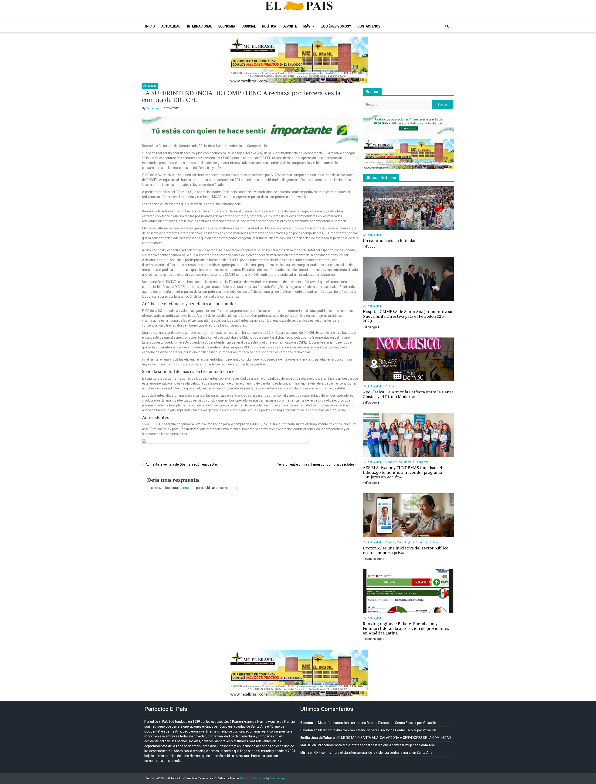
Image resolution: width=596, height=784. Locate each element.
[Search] (447, 26)
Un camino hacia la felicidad (390, 240)
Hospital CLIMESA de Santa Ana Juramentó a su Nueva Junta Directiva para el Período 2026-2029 (407, 316)
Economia (226, 26)
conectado (187, 488)
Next (362, 60)
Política (269, 26)
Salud (436, 542)
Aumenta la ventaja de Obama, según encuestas (182, 464)
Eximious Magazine (253, 778)
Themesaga (277, 778)
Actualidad (170, 26)
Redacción (153, 108)
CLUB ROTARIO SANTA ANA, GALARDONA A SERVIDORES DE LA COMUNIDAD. (394, 738)
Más (306, 26)
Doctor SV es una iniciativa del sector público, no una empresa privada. (406, 550)
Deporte (290, 26)
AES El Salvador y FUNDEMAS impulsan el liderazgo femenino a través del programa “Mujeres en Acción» (402, 472)
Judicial (249, 26)
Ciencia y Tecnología (398, 462)
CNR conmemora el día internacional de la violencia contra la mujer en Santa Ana (376, 745)
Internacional (199, 26)
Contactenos (368, 26)
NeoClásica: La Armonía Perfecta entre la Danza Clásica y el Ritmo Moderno (408, 394)
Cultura (389, 386)
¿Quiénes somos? (336, 26)
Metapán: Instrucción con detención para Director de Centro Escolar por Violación (377, 723)
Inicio (150, 26)
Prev (234, 60)
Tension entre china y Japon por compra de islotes (316, 464)
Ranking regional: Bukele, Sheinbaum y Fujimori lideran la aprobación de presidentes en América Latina (406, 628)
